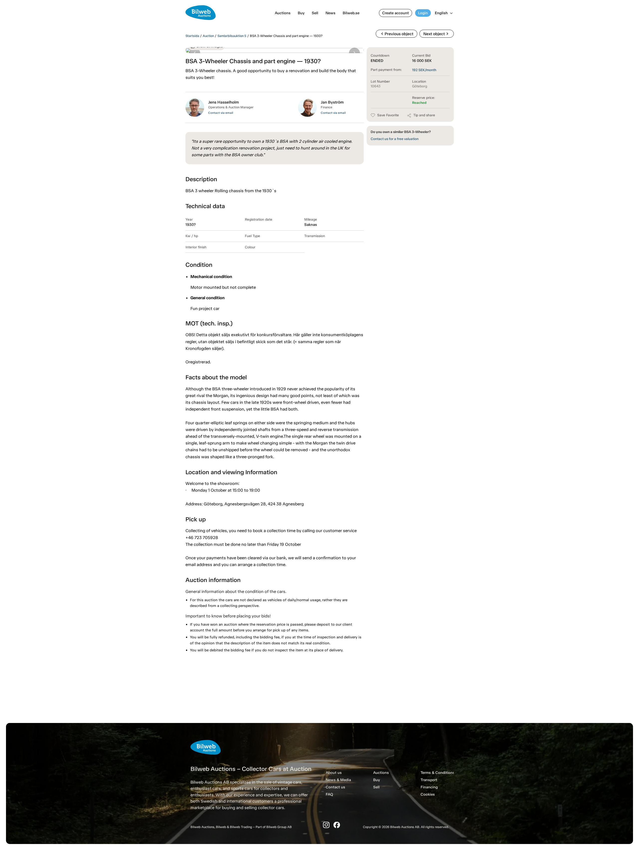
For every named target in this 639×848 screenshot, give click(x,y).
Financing (429, 787)
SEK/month (424, 70)
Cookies (428, 794)
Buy (301, 13)
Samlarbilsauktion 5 (231, 36)
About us (334, 772)
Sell (315, 13)
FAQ (329, 794)
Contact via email (220, 113)
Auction (208, 36)
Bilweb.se (351, 13)
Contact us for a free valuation (395, 139)
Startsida (192, 36)
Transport (429, 780)
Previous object (396, 33)
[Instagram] (326, 825)
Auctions (283, 13)
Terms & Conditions (438, 772)
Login (423, 13)
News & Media (338, 780)
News (330, 13)
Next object (436, 33)
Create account (395, 13)
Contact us (335, 787)
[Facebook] (336, 825)
